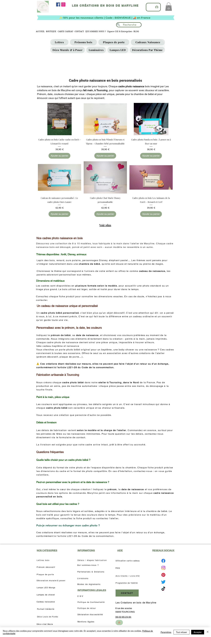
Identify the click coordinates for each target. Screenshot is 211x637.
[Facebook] (58, 4)
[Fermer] (207, 632)
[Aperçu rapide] (59, 119)
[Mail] (119, 622)
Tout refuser (181, 632)
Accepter (198, 632)
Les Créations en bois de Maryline (136, 602)
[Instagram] (63, 4)
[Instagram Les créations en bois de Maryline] (163, 567)
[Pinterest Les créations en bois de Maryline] (163, 574)
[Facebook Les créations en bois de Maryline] (163, 560)
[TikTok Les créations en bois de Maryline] (163, 589)
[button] (67, 50)
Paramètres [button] (166, 632)
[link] (168, 6)
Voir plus (105, 225)
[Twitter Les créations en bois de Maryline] (163, 581)
